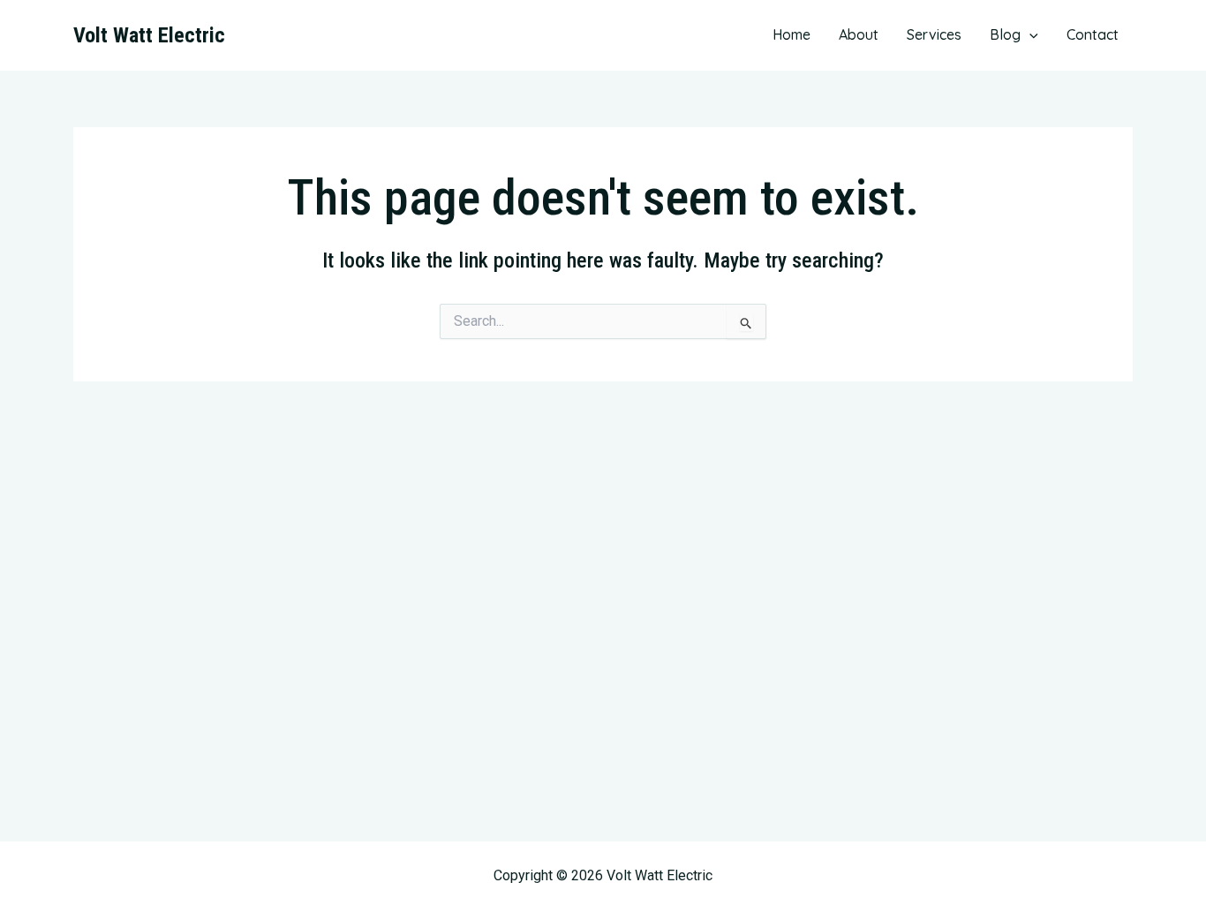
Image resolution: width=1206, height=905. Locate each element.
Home (791, 34)
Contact (1093, 34)
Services (934, 34)
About (858, 34)
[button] (1029, 34)
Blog (1005, 34)
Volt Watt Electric (149, 35)
